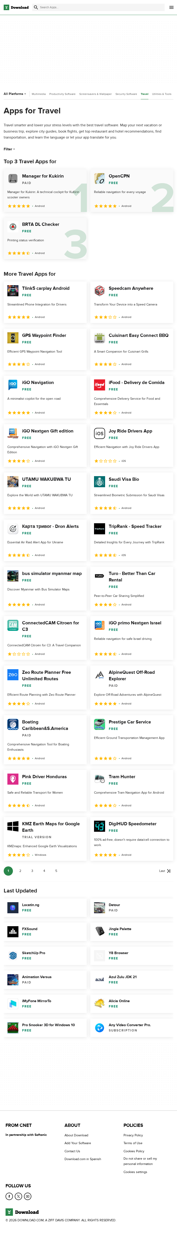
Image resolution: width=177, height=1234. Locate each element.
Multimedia (39, 94)
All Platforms (13, 94)
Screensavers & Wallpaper (95, 94)
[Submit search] (36, 7)
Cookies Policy (134, 1151)
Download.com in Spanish (83, 1159)
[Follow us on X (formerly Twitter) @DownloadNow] (18, 1196)
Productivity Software (62, 94)
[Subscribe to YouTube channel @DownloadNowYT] (27, 1196)
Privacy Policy (133, 1135)
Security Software (126, 94)
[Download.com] (16, 7)
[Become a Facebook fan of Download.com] (9, 1196)
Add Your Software (78, 1143)
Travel (144, 94)
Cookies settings (135, 1172)
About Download (76, 1135)
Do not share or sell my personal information (140, 1161)
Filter (8, 149)
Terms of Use (133, 1143)
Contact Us (72, 1151)
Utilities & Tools (161, 94)
